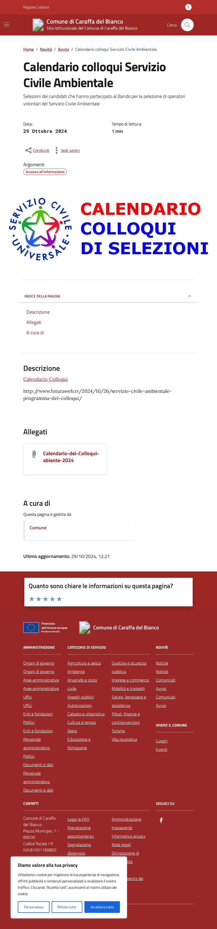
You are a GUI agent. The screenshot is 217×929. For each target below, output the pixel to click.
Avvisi (161, 688)
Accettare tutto (102, 907)
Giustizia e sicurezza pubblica (129, 667)
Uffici (27, 697)
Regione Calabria (36, 7)
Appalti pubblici (80, 697)
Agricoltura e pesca (84, 663)
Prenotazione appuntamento (80, 831)
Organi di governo (38, 663)
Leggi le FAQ (78, 819)
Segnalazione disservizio (79, 848)
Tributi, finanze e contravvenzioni (126, 718)
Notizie (162, 663)
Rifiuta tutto (66, 907)
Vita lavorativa (124, 739)
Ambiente (76, 671)
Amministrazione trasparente (126, 823)
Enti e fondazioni (38, 714)
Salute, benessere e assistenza (129, 701)
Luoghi (162, 741)
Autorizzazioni (79, 705)
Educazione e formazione (79, 743)
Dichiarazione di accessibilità (125, 857)
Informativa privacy (129, 836)
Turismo (118, 731)
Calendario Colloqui (45, 379)
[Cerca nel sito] (187, 25)
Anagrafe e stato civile (82, 684)
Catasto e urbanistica (86, 714)
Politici (29, 722)
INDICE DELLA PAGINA (42, 296)
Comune (38, 527)
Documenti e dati (38, 764)
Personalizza (33, 907)
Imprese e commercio (130, 680)
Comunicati (165, 680)
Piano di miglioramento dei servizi (127, 878)
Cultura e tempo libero (81, 726)
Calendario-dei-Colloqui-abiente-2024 (71, 457)
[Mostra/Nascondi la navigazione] (6, 24)
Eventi (161, 749)
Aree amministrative (41, 680)
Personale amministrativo (36, 743)
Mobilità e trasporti (128, 688)
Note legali (121, 844)
